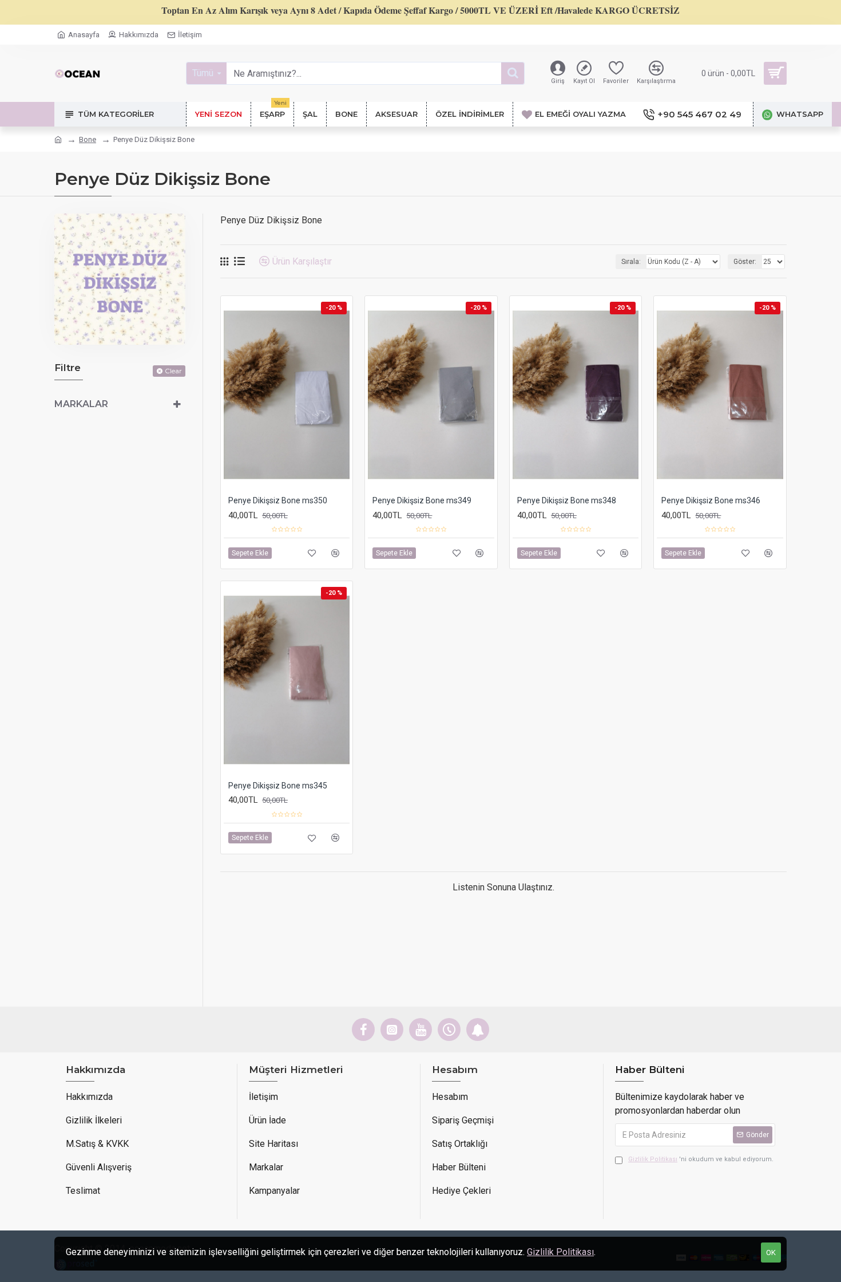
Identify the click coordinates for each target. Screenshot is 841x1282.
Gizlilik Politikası (560, 1252)
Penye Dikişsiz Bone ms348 (566, 500)
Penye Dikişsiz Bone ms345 (277, 785)
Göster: (744, 262)
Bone (87, 139)
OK (771, 1252)
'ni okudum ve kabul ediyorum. (700, 1159)
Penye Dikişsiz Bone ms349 (421, 500)
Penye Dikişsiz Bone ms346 (710, 500)
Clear (173, 370)
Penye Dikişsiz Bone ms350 (277, 500)
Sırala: (631, 262)
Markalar (81, 404)
